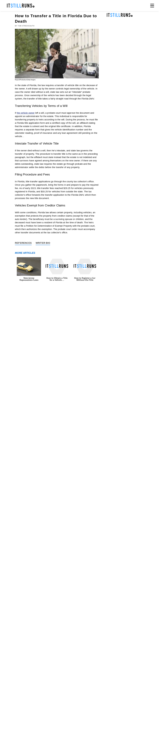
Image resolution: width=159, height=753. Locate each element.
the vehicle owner (26, 113)
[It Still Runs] (21, 6)
